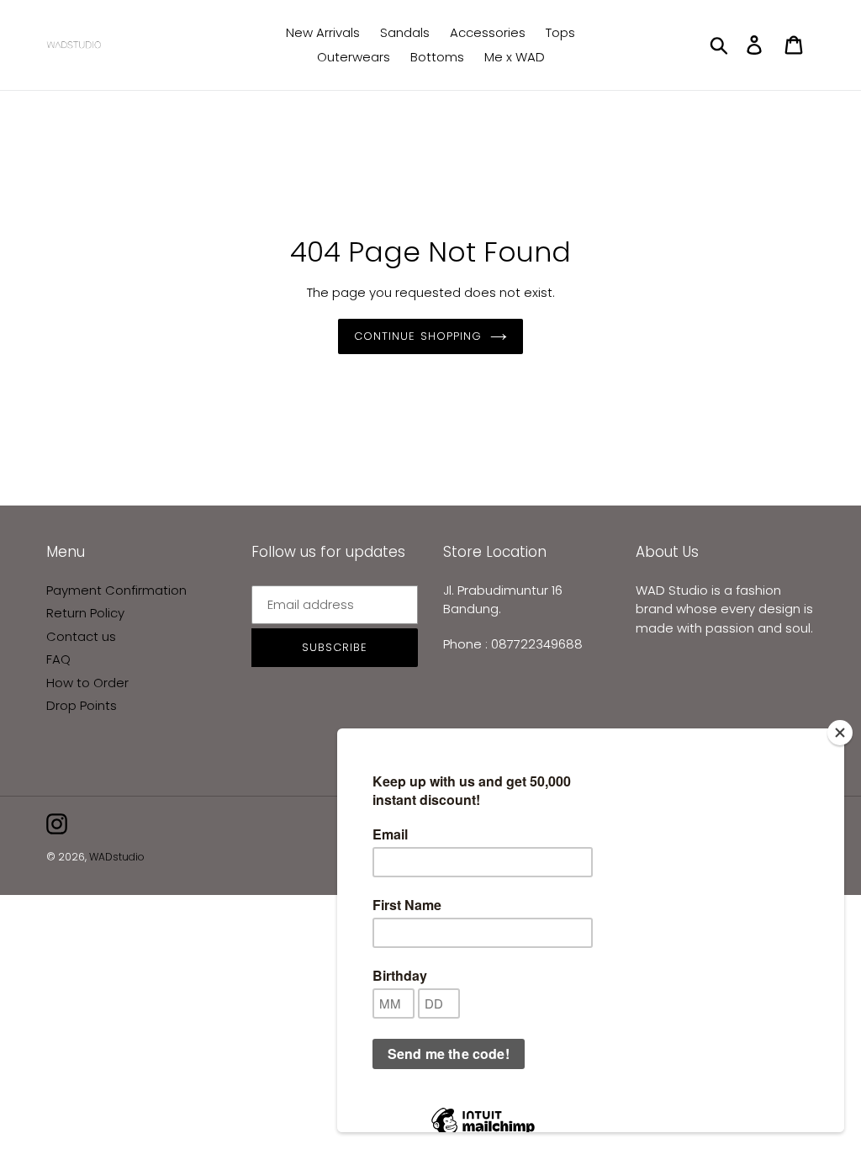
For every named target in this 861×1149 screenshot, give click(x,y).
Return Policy (85, 613)
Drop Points (81, 705)
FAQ (58, 659)
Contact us (81, 636)
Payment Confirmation (116, 590)
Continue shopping (418, 336)
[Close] (840, 732)
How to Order (87, 682)
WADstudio (117, 857)
